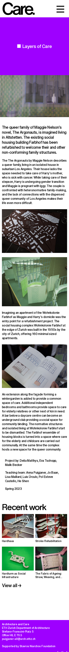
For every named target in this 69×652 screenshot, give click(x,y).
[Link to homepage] (18, 8)
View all (10, 585)
